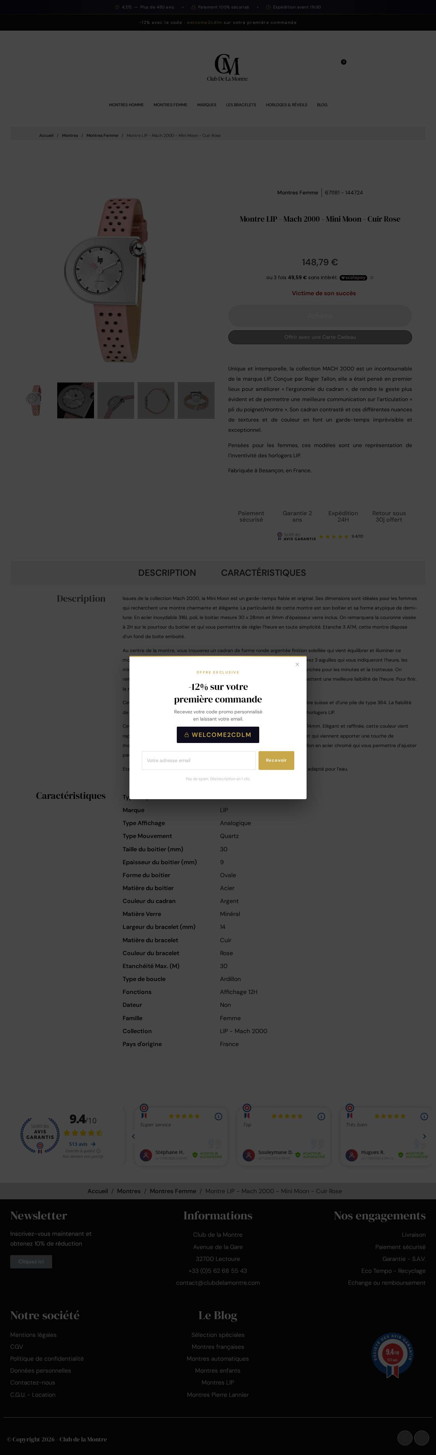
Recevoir (276, 760)
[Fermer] (297, 665)
